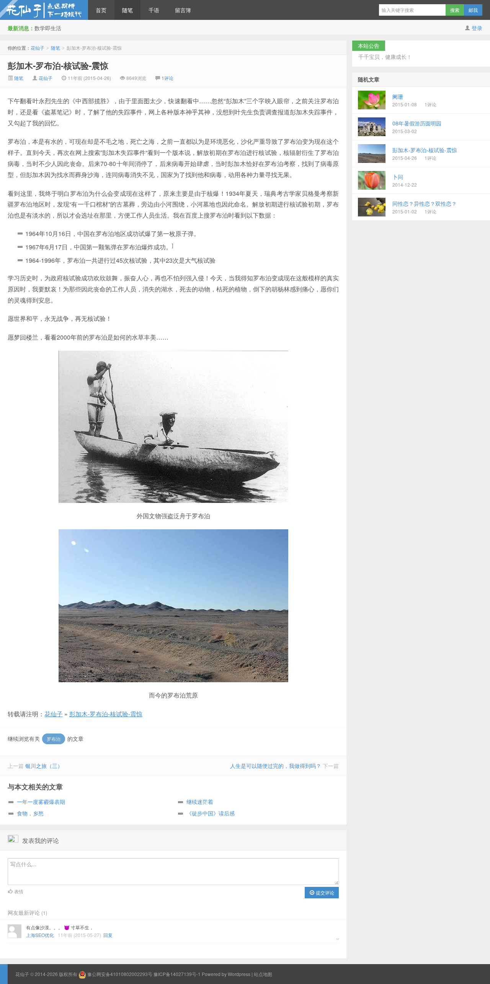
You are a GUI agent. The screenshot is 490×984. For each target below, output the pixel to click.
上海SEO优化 (40, 935)
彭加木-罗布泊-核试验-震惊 (58, 65)
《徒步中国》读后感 (210, 813)
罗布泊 (53, 738)
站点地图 (263, 974)
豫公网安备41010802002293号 (119, 974)
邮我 (473, 10)
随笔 (127, 10)
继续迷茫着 (199, 801)
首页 (101, 10)
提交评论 (324, 892)
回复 (108, 935)
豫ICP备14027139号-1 (177, 974)
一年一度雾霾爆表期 (41, 801)
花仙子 (44, 10)
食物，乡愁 (30, 813)
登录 (477, 28)
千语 (154, 10)
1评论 (167, 78)
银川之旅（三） (44, 765)
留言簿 (183, 10)
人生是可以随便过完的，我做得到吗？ (275, 765)
